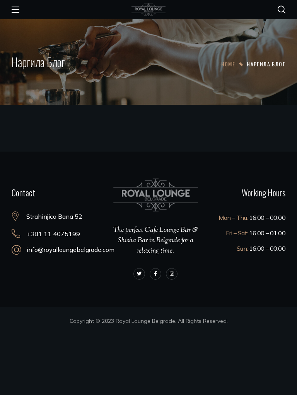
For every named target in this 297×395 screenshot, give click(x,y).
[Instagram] (172, 274)
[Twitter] (139, 274)
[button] (281, 9)
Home (228, 64)
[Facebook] (155, 274)
